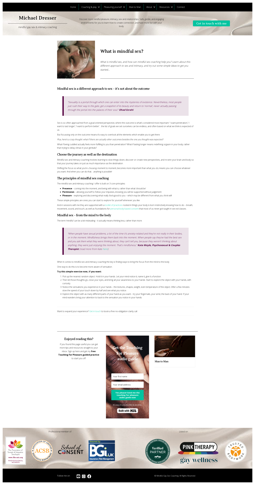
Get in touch (95, 311)
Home (73, 7)
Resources (164, 7)
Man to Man (135, 7)
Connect (181, 7)
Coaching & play (89, 7)
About (149, 7)
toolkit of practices (113, 205)
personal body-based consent (124, 208)
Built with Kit (127, 410)
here (105, 249)
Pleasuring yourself (113, 7)
